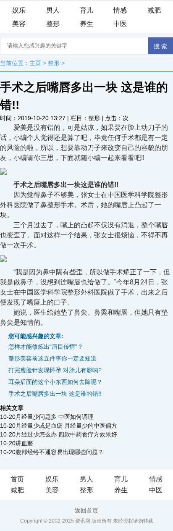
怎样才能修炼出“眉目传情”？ (45, 346)
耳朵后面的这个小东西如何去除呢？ (55, 382)
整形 (53, 23)
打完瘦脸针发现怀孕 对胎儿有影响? (55, 370)
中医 (120, 23)
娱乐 (19, 10)
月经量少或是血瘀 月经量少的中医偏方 (66, 425)
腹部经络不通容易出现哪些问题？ (60, 452)
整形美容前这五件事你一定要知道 (52, 358)
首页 (17, 479)
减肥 (154, 10)
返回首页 (86, 510)
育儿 (86, 10)
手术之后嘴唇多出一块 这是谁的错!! (55, 393)
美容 (19, 23)
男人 (53, 10)
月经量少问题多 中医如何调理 (55, 416)
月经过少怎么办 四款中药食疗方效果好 (66, 434)
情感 (120, 10)
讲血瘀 (24, 443)
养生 (86, 23)
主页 (35, 63)
